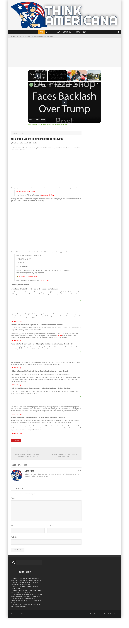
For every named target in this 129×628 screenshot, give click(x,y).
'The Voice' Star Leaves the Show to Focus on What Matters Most (64, 455)
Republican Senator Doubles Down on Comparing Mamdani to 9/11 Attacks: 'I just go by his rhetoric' (26, 600)
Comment (15, 498)
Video (48, 32)
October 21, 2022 (45, 280)
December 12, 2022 (47, 195)
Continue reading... (16, 321)
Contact (57, 32)
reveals (60, 335)
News (41, 32)
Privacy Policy (80, 32)
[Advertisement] (64, 52)
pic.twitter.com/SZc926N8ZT (25, 191)
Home (15, 133)
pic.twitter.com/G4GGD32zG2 (28, 276)
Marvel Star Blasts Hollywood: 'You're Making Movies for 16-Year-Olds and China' (28, 455)
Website (14, 537)
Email (50, 525)
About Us (67, 32)
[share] (97, 84)
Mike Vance (15, 143)
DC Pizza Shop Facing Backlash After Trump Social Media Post (58, 85)
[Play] (77, 76)
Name (13, 525)
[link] (31, 85)
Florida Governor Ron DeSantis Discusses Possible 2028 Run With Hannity (40, 36)
